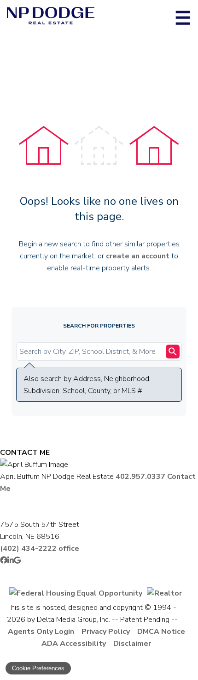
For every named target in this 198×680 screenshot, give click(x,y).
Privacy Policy (106, 631)
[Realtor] (164, 593)
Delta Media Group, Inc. (73, 619)
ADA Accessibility (73, 643)
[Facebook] (3, 560)
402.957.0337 (140, 476)
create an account (137, 256)
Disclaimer (132, 643)
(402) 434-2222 (39, 548)
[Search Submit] (173, 351)
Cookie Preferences (38, 668)
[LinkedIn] (10, 560)
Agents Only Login (41, 631)
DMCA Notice (161, 631)
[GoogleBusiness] (17, 560)
